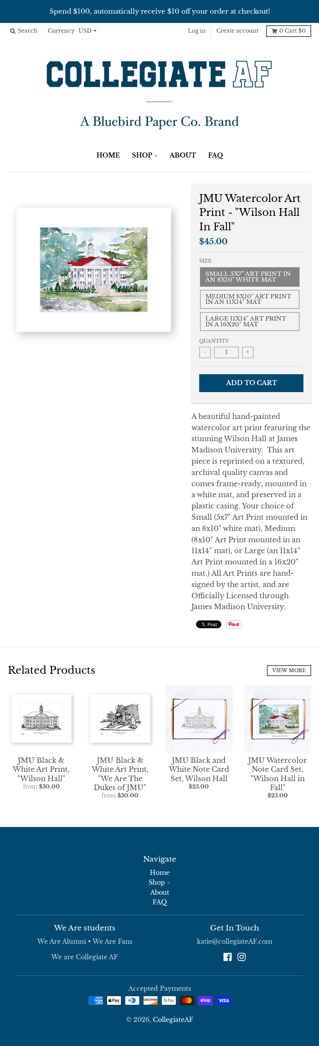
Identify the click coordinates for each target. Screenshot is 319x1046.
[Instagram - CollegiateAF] (241, 957)
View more (289, 670)
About (159, 892)
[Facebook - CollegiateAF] (227, 957)
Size (205, 261)
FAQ (159, 902)
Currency (61, 31)
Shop (157, 882)
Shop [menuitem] (142, 155)
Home (160, 872)
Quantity (214, 341)
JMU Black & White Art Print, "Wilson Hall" (41, 769)
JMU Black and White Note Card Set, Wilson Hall (199, 769)
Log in (197, 31)
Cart (292, 31)
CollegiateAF (173, 1019)
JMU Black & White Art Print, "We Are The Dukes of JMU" (120, 774)
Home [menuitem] (108, 155)
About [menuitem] (183, 155)
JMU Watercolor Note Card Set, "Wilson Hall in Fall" (277, 774)
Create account (237, 31)
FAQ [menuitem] (215, 155)
